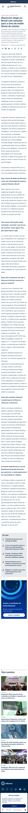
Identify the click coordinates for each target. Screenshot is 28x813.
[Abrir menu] (3, 6)
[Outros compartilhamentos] (21, 48)
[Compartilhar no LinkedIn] (8, 48)
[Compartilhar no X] (12, 48)
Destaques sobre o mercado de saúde (9, 15)
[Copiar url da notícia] (2, 48)
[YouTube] (20, 789)
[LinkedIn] (15, 789)
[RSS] (24, 789)
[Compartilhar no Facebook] (18, 48)
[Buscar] (25, 6)
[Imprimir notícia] (5, 48)
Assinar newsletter (14, 615)
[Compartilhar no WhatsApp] (15, 48)
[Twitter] (11, 789)
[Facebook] (7, 789)
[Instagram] (2, 789)
